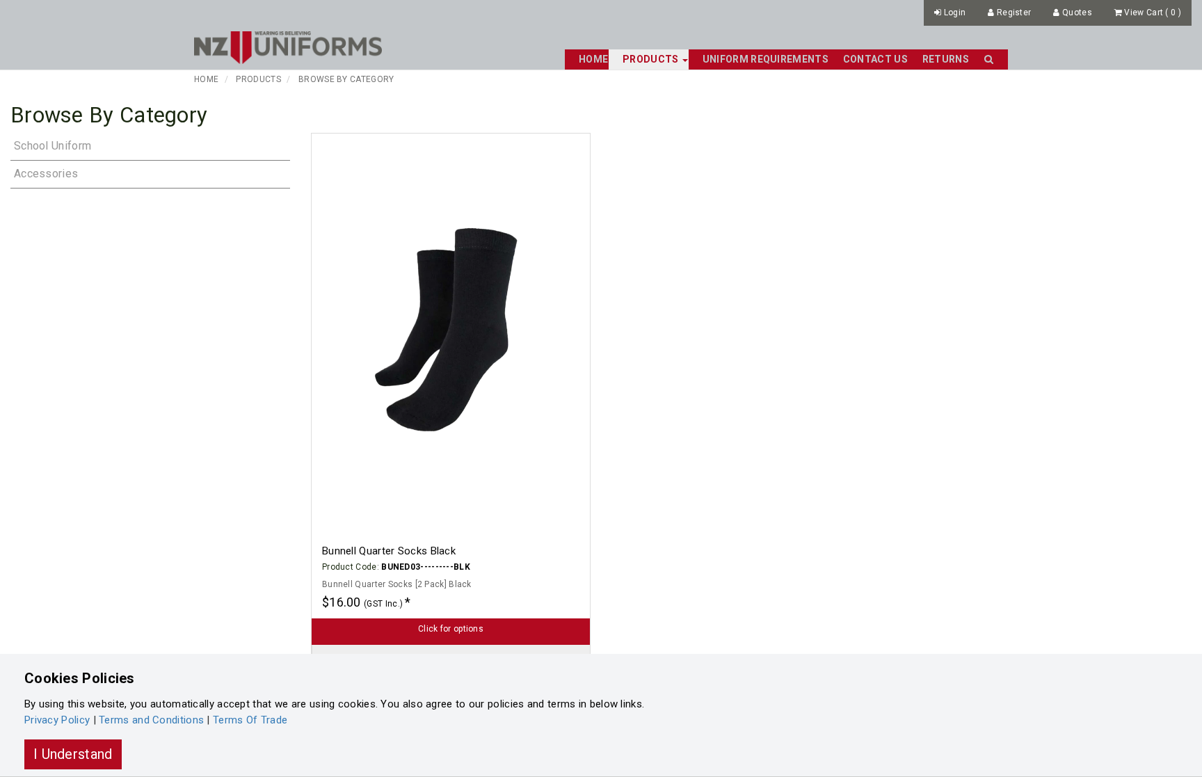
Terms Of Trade (250, 720)
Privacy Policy (57, 720)
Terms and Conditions (151, 720)
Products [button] (652, 59)
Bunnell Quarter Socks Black (389, 551)
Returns (945, 59)
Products (258, 79)
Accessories (46, 173)
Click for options (450, 629)
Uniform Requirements (765, 59)
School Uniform (52, 145)
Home (593, 59)
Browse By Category (346, 79)
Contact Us (875, 59)
